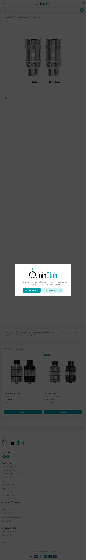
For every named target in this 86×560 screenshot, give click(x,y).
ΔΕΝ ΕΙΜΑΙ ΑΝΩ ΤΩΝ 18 (52, 290)
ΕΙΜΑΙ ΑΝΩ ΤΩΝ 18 (31, 290)
